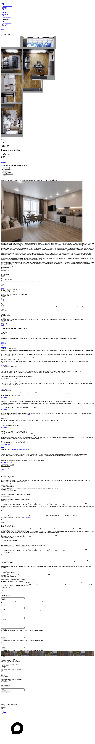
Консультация (4, 365)
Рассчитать (10, 154)
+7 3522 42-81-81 (5, 12)
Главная (2, 29)
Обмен (5, 8)
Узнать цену (3, 162)
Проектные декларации (6, 462)
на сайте (28, 414)
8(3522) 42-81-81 (4, 28)
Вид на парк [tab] (6, 167)
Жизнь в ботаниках (8, 15)
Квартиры (5, 4)
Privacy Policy (3, 468)
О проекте (5, 14)
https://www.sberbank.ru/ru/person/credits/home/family (13, 507)
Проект (5, 3)
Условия (2, 288)
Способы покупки (7, 6)
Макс (4, 25)
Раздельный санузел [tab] (8, 172)
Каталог (2, 31)
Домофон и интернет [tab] (8, 173)
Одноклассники (7, 23)
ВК (4, 21)
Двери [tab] (5, 175)
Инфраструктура (7, 17)
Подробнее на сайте (5, 444)
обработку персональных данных (10, 705)
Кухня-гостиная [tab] (7, 169)
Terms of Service (8, 468)
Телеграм (5, 24)
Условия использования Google (5, 466)
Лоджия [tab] (5, 170)
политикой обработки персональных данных (18, 449)
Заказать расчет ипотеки (6, 273)
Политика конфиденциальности (9, 465)
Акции (5, 7)
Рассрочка (5, 9)
